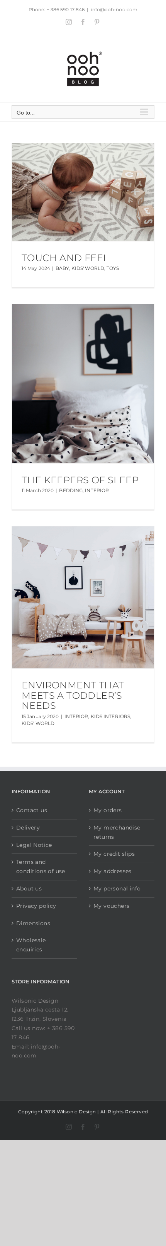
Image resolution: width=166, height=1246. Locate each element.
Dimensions (33, 923)
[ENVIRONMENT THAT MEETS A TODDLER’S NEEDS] (83, 597)
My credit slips (114, 853)
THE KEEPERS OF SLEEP (80, 480)
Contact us (31, 810)
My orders (107, 810)
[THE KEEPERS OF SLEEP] (83, 383)
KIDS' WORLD (87, 268)
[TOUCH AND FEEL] (83, 192)
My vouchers (111, 905)
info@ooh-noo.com (114, 9)
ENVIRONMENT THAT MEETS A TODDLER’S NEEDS (73, 695)
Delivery (28, 827)
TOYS (113, 268)
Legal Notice (34, 844)
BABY (62, 268)
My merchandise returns (117, 832)
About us (29, 888)
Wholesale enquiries (31, 945)
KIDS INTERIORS (110, 716)
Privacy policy (36, 905)
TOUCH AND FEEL (65, 257)
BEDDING (71, 490)
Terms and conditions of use (40, 866)
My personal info (117, 888)
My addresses (112, 871)
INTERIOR (97, 490)
